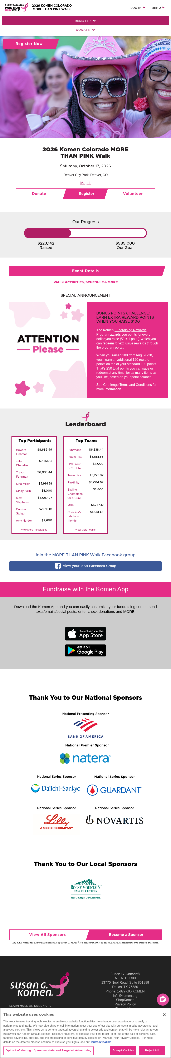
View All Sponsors (47, 935)
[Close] (164, 1014)
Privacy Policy (125, 1004)
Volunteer (133, 194)
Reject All (151, 1050)
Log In (137, 7)
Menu (156, 7)
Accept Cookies (123, 1050)
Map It (85, 183)
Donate (83, 29)
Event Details (85, 271)
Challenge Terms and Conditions (127, 385)
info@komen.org (125, 995)
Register (83, 20)
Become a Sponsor (126, 935)
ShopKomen (125, 1000)
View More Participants (34, 529)
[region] (85, 1033)
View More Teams (85, 529)
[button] (163, 1000)
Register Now (29, 44)
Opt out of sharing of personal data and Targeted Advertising (48, 1050)
